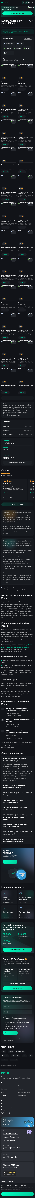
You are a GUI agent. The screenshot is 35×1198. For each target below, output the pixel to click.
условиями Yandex (8, 1040)
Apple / (9, 1065)
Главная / (4, 1065)
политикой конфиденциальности (11, 1189)
